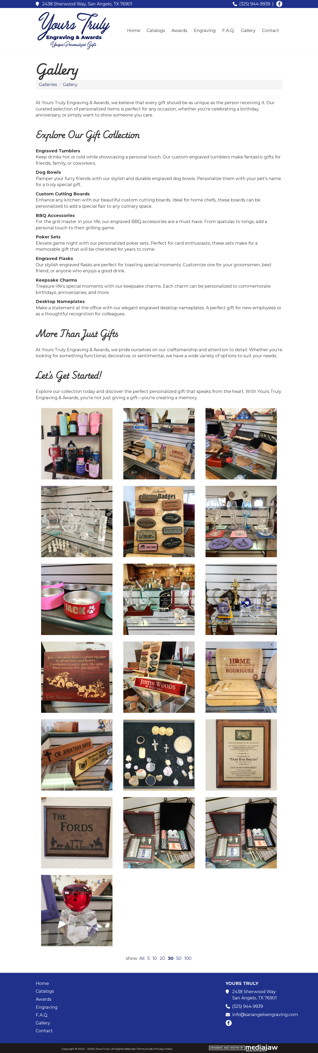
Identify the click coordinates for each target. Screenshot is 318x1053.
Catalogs (156, 30)
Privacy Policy (163, 1048)
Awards (179, 30)
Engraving (205, 30)
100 (187, 958)
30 (170, 958)
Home (133, 30)
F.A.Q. (228, 30)
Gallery (248, 30)
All (142, 958)
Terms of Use (145, 1048)
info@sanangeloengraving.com (265, 1014)
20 (162, 958)
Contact (270, 30)
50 (178, 958)
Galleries (48, 84)
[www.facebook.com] (279, 4)
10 (155, 958)
